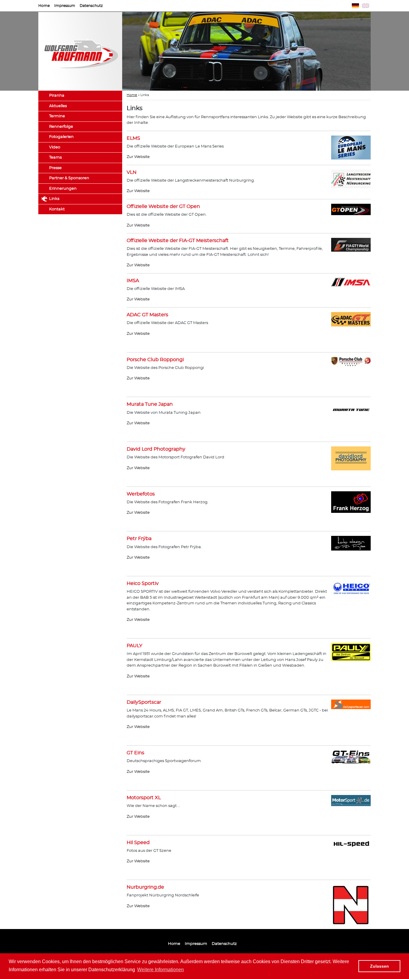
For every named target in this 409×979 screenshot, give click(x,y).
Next (380, 51)
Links (54, 199)
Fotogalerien (61, 137)
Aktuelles (58, 106)
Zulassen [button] (379, 966)
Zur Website (138, 157)
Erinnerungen (63, 189)
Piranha (56, 96)
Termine (57, 116)
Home (44, 5)
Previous (113, 51)
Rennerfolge (61, 127)
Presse (55, 168)
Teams (55, 157)
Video (54, 147)
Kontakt (57, 209)
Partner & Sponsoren (69, 178)
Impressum (64, 5)
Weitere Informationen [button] (160, 969)
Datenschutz (91, 5)
